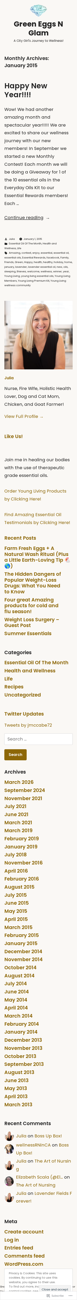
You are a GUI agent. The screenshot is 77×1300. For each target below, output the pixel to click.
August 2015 (19, 887)
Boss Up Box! (48, 1136)
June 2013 (16, 1080)
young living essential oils (37, 276)
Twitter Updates (24, 713)
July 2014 (15, 983)
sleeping (10, 271)
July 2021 (15, 806)
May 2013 (15, 1088)
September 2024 (24, 790)
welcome (33, 271)
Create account (24, 1231)
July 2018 (15, 854)
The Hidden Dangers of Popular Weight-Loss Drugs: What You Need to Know (32, 583)
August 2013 (19, 1072)
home (68, 262)
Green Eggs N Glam (38, 28)
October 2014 (20, 967)
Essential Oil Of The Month (25, 243)
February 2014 (21, 1024)
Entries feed (18, 1247)
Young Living (12, 276)
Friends (9, 262)
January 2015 (21, 943)
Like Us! (13, 436)
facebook (53, 257)
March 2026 (19, 782)
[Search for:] (38, 739)
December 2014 (23, 951)
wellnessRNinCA (33, 1145)
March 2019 (18, 830)
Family (64, 257)
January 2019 (21, 846)
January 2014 (21, 1031)
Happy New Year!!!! (25, 90)
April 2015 (16, 919)
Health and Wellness (29, 670)
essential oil (61, 253)
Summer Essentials (28, 633)
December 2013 (23, 1040)
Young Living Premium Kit (33, 281)
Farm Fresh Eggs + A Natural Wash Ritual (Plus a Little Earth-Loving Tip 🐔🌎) (37, 557)
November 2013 (23, 1048)
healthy (48, 262)
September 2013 (24, 1064)
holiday (58, 262)
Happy (28, 262)
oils (65, 267)
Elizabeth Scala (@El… (39, 1177)
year (66, 271)
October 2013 (20, 1056)
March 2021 (18, 822)
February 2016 (21, 878)
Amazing (14, 253)
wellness (46, 271)
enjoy (35, 253)
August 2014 (19, 975)
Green (19, 262)
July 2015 (15, 895)
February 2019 (21, 838)
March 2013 (18, 1104)
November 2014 (23, 959)
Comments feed (24, 1255)
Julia (12, 239)
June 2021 (16, 814)
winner (57, 271)
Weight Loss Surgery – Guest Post (31, 622)
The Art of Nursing (35, 1185)
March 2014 (18, 1015)
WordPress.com (23, 1264)
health (38, 262)
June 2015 (16, 903)
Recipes (13, 686)
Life (19, 248)
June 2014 (16, 991)
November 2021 (23, 798)
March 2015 (18, 927)
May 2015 (15, 911)
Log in (11, 1239)
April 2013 (16, 1096)
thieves (21, 271)
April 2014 (16, 1007)
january (9, 267)
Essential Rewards (33, 257)
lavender (21, 267)
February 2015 (21, 935)
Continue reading (23, 217)
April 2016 (16, 870)
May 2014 (15, 999)
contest (26, 253)
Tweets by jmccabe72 (28, 725)
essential (46, 253)
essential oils (12, 257)
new (59, 267)
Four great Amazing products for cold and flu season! (31, 605)
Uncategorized (22, 694)
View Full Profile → (24, 416)
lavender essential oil (41, 267)
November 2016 (23, 862)
